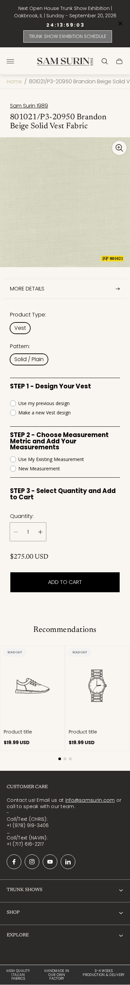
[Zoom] (119, 148)
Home (14, 81)
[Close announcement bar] (120, 23)
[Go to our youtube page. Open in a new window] (50, 861)
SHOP (13, 912)
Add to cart (65, 582)
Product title (18, 732)
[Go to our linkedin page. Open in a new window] (68, 861)
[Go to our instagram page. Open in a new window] (32, 861)
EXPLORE (18, 935)
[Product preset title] (32, 686)
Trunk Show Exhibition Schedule (67, 36)
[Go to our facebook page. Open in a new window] (14, 861)
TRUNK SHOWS (24, 890)
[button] (59, 758)
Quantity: (22, 516)
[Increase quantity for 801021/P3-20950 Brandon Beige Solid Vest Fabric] (40, 532)
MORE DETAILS (27, 288)
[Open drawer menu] (10, 61)
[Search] (104, 61)
